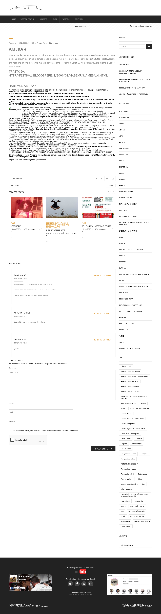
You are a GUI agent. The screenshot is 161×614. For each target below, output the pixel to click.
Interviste (124, 210)
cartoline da (125, 148)
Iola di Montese (126, 489)
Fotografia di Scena (128, 204)
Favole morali (125, 198)
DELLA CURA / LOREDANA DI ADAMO (96, 226)
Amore (122, 124)
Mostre (43, 19)
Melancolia (139, 501)
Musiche (122, 262)
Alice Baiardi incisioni (128, 403)
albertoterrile (22, 313)
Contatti (79, 19)
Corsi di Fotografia (128, 423)
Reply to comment (103, 275)
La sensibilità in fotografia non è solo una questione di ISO (134, 495)
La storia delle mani (128, 216)
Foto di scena (126, 449)
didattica (138, 439)
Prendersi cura (52, 223)
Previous (15, 185)
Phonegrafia (124, 293)
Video (121, 342)
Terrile (123, 516)
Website (12, 421)
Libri (121, 237)
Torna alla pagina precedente (141, 26)
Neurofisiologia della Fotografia (134, 274)
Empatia (124, 444)
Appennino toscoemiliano (139, 408)
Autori (122, 142)
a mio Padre (124, 117)
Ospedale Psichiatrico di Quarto (133, 286)
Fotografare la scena (128, 454)
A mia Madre (124, 111)
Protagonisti (30, 159)
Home (13, 19)
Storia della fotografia (136, 511)
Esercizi (122, 179)
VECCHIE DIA (16, 226)
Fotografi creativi (127, 474)
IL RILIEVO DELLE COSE (55, 230)
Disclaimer (44, 606)
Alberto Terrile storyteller (130, 386)
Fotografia (144, 454)
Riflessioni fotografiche (57, 224)
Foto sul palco (126, 479)
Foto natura (142, 474)
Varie (83, 26)
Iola (143, 484)
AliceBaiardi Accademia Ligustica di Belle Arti (134, 397)
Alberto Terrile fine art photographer (134, 376)
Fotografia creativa (128, 459)
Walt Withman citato (142, 521)
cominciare (20, 275)
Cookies (35, 606)
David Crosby (126, 439)
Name (12, 403)
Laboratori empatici (128, 231)
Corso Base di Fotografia (130, 433)
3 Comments (53, 43)
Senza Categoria (126, 323)
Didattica (123, 167)
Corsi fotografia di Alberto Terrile (133, 428)
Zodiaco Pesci (126, 526)
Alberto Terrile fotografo (130, 381)
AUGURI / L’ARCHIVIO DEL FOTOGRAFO (133, 94)
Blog (55, 19)
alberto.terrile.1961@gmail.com (80, 594)
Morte (123, 506)
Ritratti (123, 317)
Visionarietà (125, 521)
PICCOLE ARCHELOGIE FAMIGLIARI (132, 88)
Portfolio (66, 19)
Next (111, 185)
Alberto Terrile (27, 19)
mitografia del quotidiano (131, 249)
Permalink (41, 159)
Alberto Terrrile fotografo (130, 391)
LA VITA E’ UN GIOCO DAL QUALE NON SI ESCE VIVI (134, 223)
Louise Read (125, 501)
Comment (12, 368)
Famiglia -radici (126, 191)
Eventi (122, 185)
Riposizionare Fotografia (130, 311)
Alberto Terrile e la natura (130, 371)
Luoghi (122, 243)
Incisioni (139, 479)
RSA (122, 511)
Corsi (121, 161)
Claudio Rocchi (126, 413)
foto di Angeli (137, 444)
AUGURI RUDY (124, 65)
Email (11, 412)
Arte (121, 136)
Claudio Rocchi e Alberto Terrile (132, 418)
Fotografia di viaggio (128, 469)
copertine (123, 154)
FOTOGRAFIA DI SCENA (129, 464)
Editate (122, 173)
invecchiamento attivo (129, 484)
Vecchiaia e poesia (137, 516)
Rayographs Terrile (137, 506)
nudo (121, 280)
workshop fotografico (129, 348)
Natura (122, 268)
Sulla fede (124, 330)
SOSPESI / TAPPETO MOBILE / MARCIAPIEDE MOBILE (130, 72)
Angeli (122, 130)
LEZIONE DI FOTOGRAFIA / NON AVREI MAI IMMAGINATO (135, 80)
